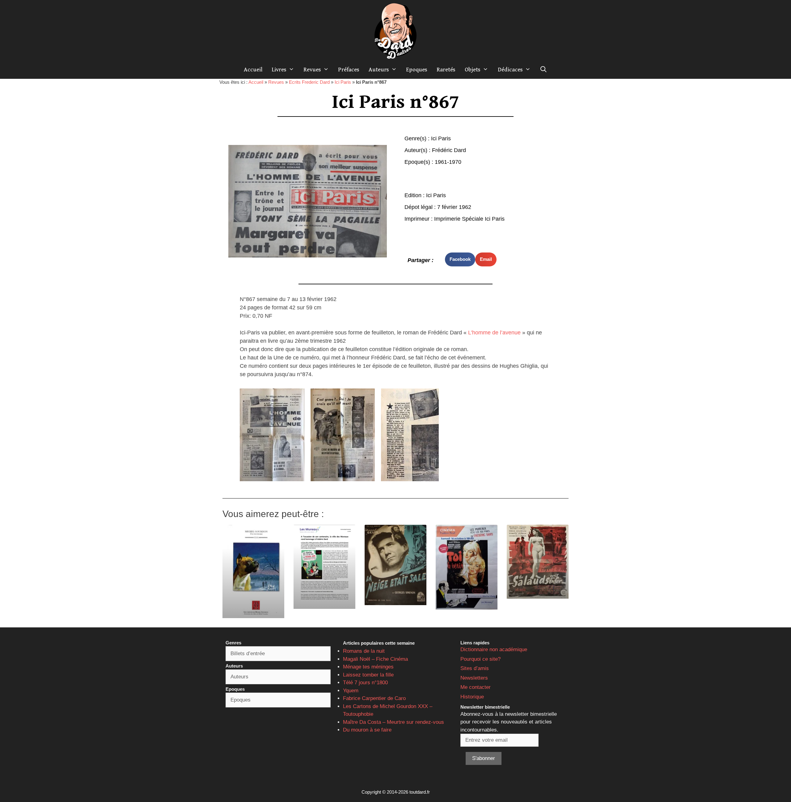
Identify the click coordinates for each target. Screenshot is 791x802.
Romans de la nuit (364, 651)
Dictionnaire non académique (493, 649)
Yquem (350, 691)
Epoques (416, 69)
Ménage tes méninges (368, 667)
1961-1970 (448, 162)
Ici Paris (343, 82)
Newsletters (474, 678)
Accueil (253, 69)
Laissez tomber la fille (368, 675)
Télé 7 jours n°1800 (365, 682)
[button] (460, 259)
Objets (472, 69)
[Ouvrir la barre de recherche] (543, 69)
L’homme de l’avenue (494, 332)
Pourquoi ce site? (480, 659)
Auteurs (379, 69)
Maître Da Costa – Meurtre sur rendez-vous (393, 722)
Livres (279, 69)
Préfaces (348, 69)
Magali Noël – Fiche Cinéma (375, 659)
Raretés (446, 69)
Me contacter (475, 687)
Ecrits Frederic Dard (309, 82)
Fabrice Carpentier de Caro (374, 698)
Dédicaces (510, 69)
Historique (472, 697)
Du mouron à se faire (367, 730)
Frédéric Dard (449, 150)
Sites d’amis (474, 668)
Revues (312, 69)
